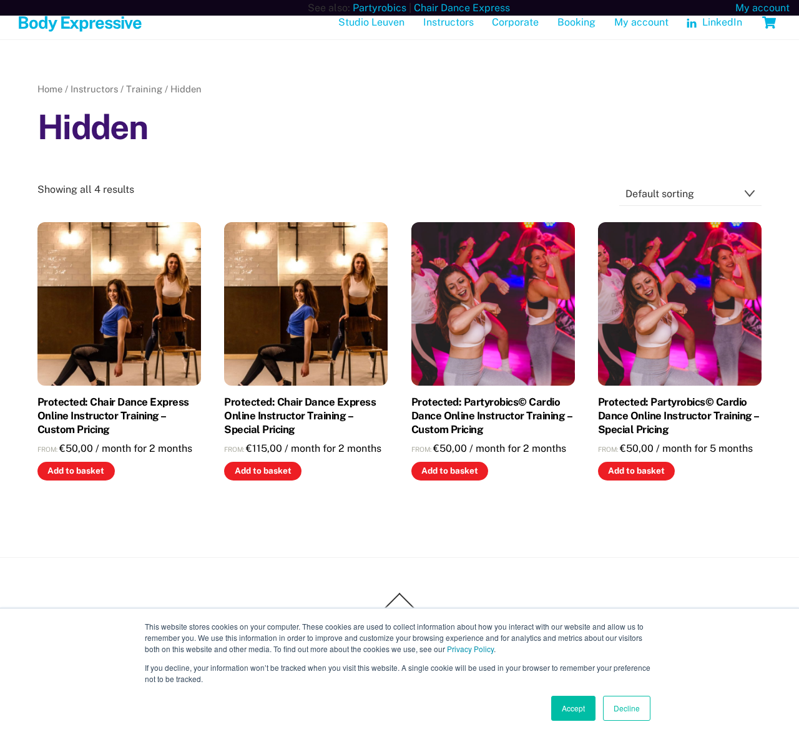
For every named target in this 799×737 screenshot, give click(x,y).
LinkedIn (721, 22)
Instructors (448, 22)
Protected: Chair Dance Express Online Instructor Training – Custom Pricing (113, 416)
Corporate (515, 22)
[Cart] (769, 22)
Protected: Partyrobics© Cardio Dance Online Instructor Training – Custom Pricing (491, 416)
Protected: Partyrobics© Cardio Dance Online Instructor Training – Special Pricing (678, 416)
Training (144, 89)
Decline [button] (627, 708)
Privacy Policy (470, 648)
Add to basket (75, 471)
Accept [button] (573, 708)
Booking (576, 22)
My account (641, 22)
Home (49, 89)
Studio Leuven (371, 22)
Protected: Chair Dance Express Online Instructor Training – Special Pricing (300, 416)
